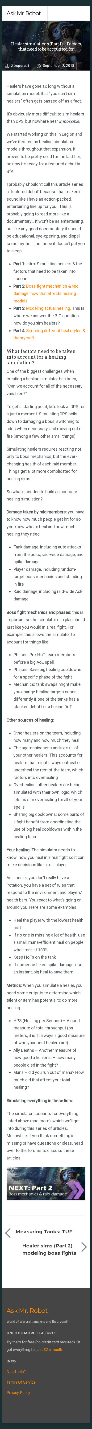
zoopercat (20, 66)
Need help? (16, 1371)
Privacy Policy (18, 1392)
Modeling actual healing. (48, 308)
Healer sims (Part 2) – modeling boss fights (49, 1249)
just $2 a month (49, 1349)
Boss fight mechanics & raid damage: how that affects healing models (46, 293)
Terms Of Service (21, 1382)
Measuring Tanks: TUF (44, 1231)
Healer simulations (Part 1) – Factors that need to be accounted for (46, 46)
